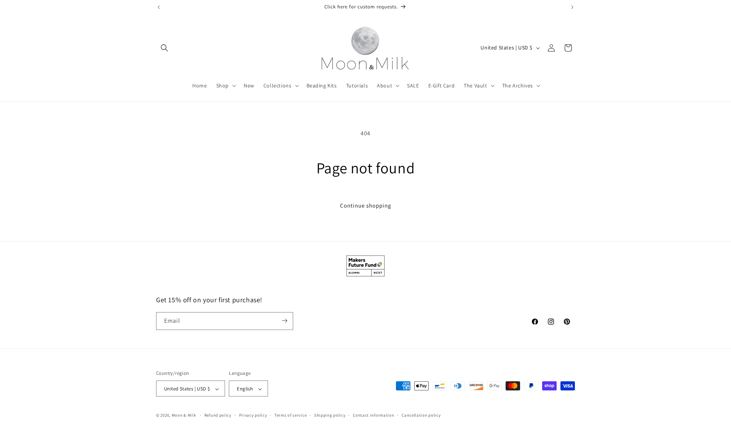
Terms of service (290, 415)
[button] (164, 48)
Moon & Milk (184, 415)
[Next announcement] (572, 7)
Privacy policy (253, 415)
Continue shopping (365, 205)
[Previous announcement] (158, 7)
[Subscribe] (284, 321)
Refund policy (217, 415)
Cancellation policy (421, 415)
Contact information (373, 415)
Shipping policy (330, 415)
